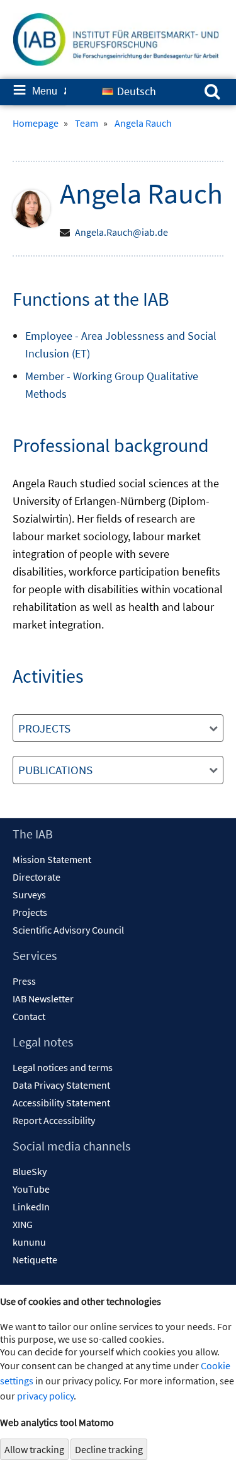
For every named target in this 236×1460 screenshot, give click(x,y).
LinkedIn (31, 1206)
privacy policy (45, 1395)
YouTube (31, 1189)
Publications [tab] (55, 769)
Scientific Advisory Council (68, 930)
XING (23, 1224)
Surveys (29, 894)
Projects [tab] (44, 728)
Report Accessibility (54, 1120)
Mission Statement (52, 859)
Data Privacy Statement (61, 1085)
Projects (30, 912)
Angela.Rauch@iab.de (121, 232)
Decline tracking (109, 1449)
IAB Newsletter (43, 998)
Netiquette (35, 1259)
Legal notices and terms (63, 1067)
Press (24, 981)
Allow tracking (34, 1449)
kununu (29, 1242)
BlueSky (30, 1171)
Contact (29, 1016)
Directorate (36, 877)
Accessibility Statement (61, 1102)
